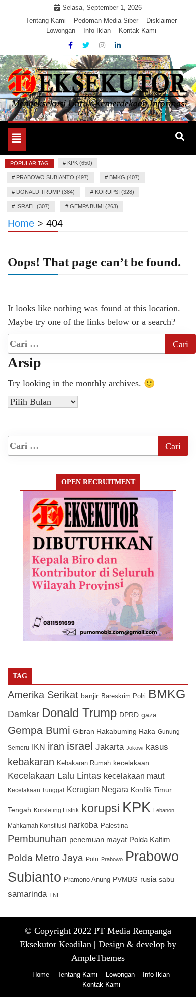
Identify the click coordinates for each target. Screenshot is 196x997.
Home (40, 974)
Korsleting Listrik (56, 810)
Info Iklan (97, 30)
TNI (53, 895)
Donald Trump (79, 713)
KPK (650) (79, 163)
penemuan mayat (98, 839)
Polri (92, 859)
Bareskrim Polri (123, 696)
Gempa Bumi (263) (94, 206)
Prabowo (112, 859)
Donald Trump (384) (45, 192)
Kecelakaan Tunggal (36, 790)
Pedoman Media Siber (106, 20)
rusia (148, 879)
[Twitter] (86, 45)
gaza (149, 715)
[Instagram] (103, 45)
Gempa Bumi (39, 730)
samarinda (27, 894)
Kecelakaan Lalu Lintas (54, 776)
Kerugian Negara (97, 789)
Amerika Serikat (43, 694)
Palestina (114, 825)
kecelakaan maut (134, 776)
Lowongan (60, 30)
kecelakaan (131, 763)
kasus (157, 747)
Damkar (23, 713)
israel (80, 746)
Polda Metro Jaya (45, 857)
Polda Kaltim (149, 839)
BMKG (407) (124, 177)
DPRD (129, 715)
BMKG (166, 694)
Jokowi (134, 748)
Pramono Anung (87, 879)
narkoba (83, 824)
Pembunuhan (37, 838)
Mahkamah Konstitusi (37, 825)
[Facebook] (71, 45)
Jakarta (109, 747)
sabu (166, 879)
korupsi (100, 808)
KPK (136, 807)
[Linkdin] (118, 45)
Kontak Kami (137, 30)
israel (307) (33, 206)
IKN (38, 747)
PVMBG (125, 879)
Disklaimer (161, 20)
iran (56, 746)
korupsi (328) (114, 192)
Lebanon (163, 810)
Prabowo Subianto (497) (52, 177)
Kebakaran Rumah (84, 763)
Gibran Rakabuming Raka (114, 731)
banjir (90, 696)
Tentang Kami (46, 20)
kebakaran (31, 761)
